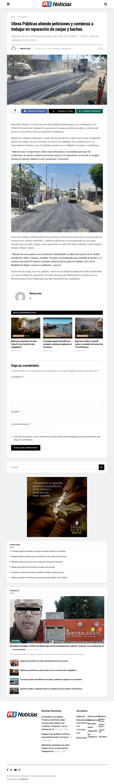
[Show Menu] (8, 4)
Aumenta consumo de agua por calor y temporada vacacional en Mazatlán (37, 562)
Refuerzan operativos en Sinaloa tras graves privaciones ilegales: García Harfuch (39, 578)
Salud (90, 727)
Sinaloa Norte (101, 726)
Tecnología (80, 730)
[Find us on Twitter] (11, 769)
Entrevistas (81, 738)
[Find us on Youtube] (15, 769)
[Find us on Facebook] (7, 769)
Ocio (78, 726)
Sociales (103, 737)
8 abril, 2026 (16, 351)
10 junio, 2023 (39, 49)
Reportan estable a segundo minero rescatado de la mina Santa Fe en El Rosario (89, 344)
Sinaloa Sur (66, 49)
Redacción (25, 49)
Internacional (94, 720)
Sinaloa (102, 716)
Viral (78, 733)
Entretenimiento (83, 720)
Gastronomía (94, 716)
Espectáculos (81, 723)
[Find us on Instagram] (19, 769)
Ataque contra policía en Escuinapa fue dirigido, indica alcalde (33, 567)
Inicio (13, 17)
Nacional (15, 641)
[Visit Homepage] (57, 4)
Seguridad (92, 731)
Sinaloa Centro (101, 720)
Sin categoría (23, 17)
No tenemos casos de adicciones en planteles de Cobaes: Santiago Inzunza (38, 572)
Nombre (15, 411)
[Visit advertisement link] (57, 507)
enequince (24, 779)
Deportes (80, 716)
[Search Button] (105, 4)
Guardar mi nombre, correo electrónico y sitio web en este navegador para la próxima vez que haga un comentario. (57, 438)
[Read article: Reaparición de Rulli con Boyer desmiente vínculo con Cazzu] (14, 663)
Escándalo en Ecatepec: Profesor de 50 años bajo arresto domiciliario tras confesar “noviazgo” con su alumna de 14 (56, 646)
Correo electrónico (21, 424)
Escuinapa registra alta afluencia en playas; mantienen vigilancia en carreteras (57, 344)
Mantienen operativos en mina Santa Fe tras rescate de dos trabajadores (24, 344)
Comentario (17, 376)
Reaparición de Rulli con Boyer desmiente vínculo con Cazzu (44, 661)
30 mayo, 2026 (33, 649)
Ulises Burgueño (19, 649)
